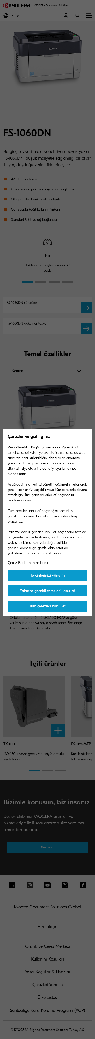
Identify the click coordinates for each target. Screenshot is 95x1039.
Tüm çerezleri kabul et (47, 606)
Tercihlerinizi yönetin (47, 575)
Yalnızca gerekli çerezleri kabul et (47, 591)
